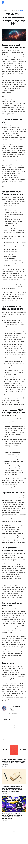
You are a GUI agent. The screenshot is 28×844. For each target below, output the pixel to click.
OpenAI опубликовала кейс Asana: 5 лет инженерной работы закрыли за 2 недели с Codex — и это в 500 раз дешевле (14, 762)
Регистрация (14, 831)
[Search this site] (22, 2)
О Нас (14, 834)
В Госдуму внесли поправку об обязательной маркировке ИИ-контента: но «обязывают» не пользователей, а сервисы (12, 789)
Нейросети (21, 10)
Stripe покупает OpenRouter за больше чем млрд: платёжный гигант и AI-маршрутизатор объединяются (12, 816)
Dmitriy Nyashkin (15, 706)
